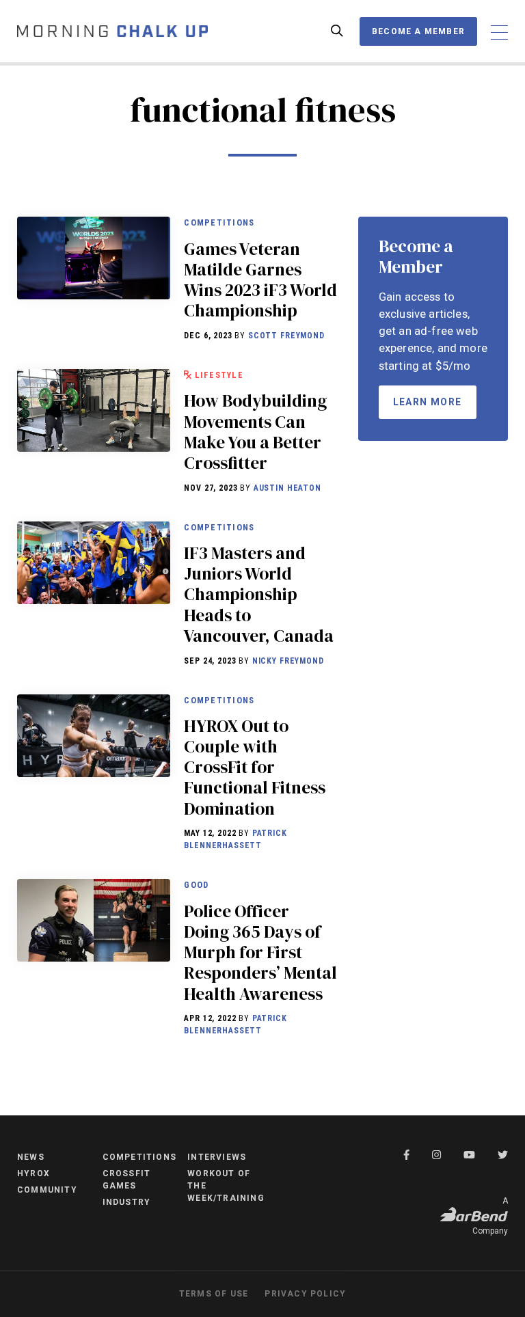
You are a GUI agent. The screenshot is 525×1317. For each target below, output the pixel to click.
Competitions (219, 222)
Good (196, 885)
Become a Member (418, 31)
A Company (490, 1216)
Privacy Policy (305, 1294)
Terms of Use (213, 1294)
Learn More (427, 401)
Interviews (216, 1157)
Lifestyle (219, 375)
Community (47, 1190)
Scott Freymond (286, 335)
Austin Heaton (287, 488)
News (30, 1157)
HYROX (33, 1173)
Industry (127, 1202)
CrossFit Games (127, 1180)
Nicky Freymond (288, 661)
